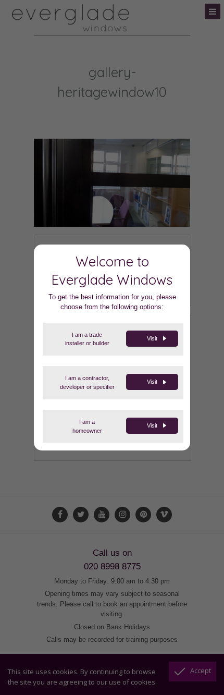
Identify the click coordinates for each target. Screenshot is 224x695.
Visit (152, 338)
